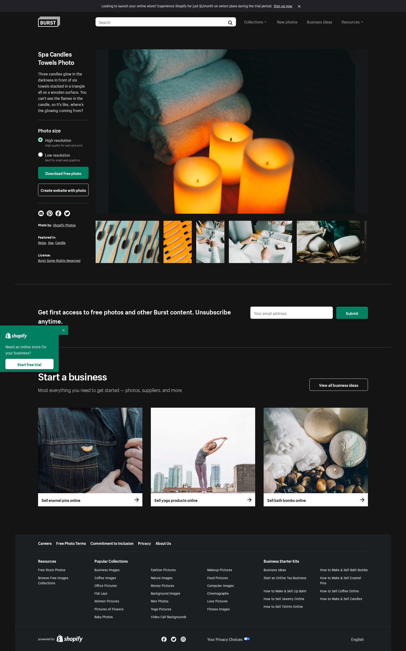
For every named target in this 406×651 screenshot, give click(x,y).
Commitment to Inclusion (111, 543)
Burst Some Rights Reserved (59, 260)
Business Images (107, 569)
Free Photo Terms (71, 543)
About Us (163, 543)
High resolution (58, 140)
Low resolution (57, 155)
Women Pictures (106, 600)
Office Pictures (105, 585)
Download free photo (63, 173)
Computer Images (220, 585)
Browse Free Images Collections (53, 580)
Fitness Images (218, 608)
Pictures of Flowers (109, 608)
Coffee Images (105, 577)
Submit (352, 313)
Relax (42, 242)
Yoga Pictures (161, 608)
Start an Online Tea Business (285, 577)
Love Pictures (217, 600)
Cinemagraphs (218, 593)
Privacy (144, 543)
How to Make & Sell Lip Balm (285, 590)
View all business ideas (338, 385)
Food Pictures (217, 577)
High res (127, 258)
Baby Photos (103, 616)
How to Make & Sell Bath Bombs (344, 569)
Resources (351, 21)
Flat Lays (100, 593)
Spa (50, 242)
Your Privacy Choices (224, 639)
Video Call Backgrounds (168, 616)
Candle (60, 242)
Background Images (165, 593)
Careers (45, 543)
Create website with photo (63, 190)
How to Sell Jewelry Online (284, 598)
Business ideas (319, 21)
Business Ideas (275, 569)
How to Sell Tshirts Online (283, 606)
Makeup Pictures (219, 569)
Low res (145, 258)
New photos (287, 21)
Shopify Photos (64, 224)
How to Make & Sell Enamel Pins (340, 580)
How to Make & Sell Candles (341, 598)
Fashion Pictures (163, 569)
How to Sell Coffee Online (339, 590)
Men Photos (159, 600)
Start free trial (29, 364)
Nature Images (161, 577)
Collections (253, 21)
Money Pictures (162, 585)
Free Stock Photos (51, 569)
